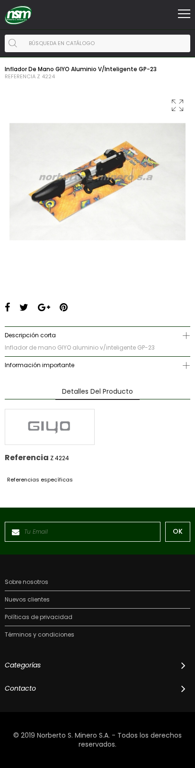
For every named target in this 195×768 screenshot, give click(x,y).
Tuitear (23, 307)
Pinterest (64, 307)
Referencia (20, 76)
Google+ (44, 307)
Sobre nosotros (26, 582)
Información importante (39, 365)
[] (13, 43)
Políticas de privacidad (38, 617)
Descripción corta (30, 335)
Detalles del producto (97, 391)
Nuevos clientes (27, 599)
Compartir (7, 307)
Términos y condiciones (39, 634)
